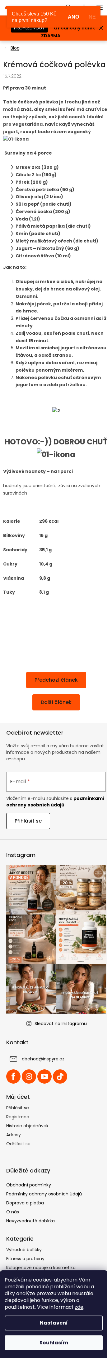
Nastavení (54, 1322)
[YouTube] (44, 1076)
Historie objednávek (27, 1126)
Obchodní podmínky (28, 1185)
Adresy (13, 1135)
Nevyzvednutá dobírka (30, 1221)
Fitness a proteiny (25, 1258)
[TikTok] (60, 1076)
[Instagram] (29, 1076)
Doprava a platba (25, 1203)
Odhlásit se (18, 1144)
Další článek (56, 702)
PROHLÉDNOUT (29, 28)
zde (79, 1307)
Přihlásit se (28, 820)
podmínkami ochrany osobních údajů (55, 801)
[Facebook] (13, 1076)
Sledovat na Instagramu (61, 1023)
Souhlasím (54, 1342)
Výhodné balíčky (24, 1250)
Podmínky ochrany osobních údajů (44, 1194)
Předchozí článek (56, 679)
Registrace (17, 1117)
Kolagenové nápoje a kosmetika (41, 1267)
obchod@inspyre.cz (43, 1059)
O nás (12, 1212)
